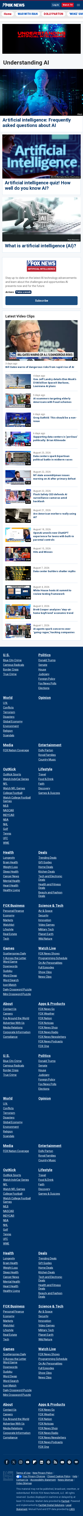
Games (8, 948)
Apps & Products (51, 1004)
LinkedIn (41, 1462)
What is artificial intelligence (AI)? (40, 245)
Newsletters (62, 1462)
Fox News (13, 5)
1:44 (28, 521)
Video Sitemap (24, 1483)
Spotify (69, 1462)
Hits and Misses (43, 551)
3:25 (28, 483)
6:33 (28, 502)
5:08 (28, 444)
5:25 (28, 636)
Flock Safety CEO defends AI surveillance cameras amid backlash (50, 498)
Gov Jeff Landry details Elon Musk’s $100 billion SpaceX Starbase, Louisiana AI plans (54, 383)
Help (75, 1476)
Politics (44, 655)
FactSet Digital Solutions (51, 1505)
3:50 (28, 387)
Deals (42, 852)
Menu (78, 5)
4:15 (28, 617)
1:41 (28, 579)
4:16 (75, 359)
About (8, 1004)
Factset (65, 1501)
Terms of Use (23, 1473)
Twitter (14, 1462)
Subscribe (41, 300)
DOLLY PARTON (53, 13)
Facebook (7, 1462)
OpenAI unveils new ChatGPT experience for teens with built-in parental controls (53, 536)
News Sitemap (65, 1480)
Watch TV (68, 5)
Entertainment (49, 745)
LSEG (72, 1509)
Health (8, 852)
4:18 (28, 598)
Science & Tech (50, 905)
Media (8, 745)
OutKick (9, 769)
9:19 (28, 425)
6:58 (28, 540)
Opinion (44, 698)
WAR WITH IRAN (28, 13)
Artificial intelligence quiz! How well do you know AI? (37, 185)
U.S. (6, 655)
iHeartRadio (76, 1462)
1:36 (28, 463)
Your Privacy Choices (34, 1476)
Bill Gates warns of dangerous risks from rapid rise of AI (39, 367)
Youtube (27, 1462)
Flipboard (34, 1462)
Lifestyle (45, 769)
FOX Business (14, 905)
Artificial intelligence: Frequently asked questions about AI (37, 122)
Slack (48, 1462)
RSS (55, 1462)
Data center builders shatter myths (54, 571)
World (8, 698)
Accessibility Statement (43, 1480)
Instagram (21, 1462)
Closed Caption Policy (58, 1476)
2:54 (28, 559)
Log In (56, 5)
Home (8, 13)
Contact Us (22, 1480)
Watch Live (47, 948)
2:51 (28, 406)
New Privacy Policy (43, 1473)
